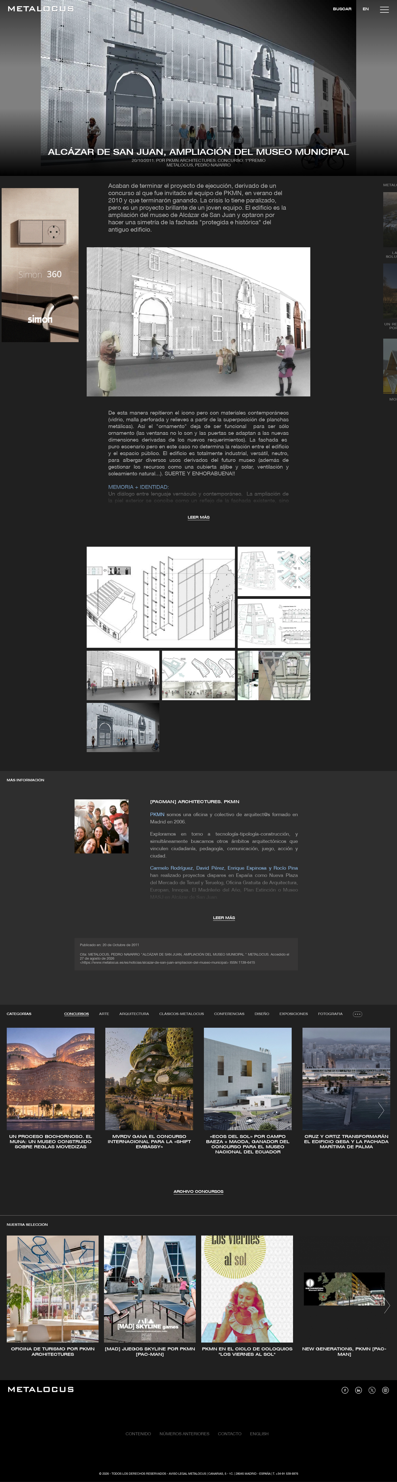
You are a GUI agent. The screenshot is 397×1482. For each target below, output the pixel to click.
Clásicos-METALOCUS (181, 1014)
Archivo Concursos (198, 1192)
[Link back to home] (40, 9)
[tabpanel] (198, 1111)
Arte (104, 1014)
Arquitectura (134, 1014)
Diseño (262, 1014)
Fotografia (330, 1014)
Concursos (76, 1014)
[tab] (77, 1014)
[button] (16, 1110)
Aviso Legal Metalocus (187, 1474)
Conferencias (229, 1014)
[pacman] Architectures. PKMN (194, 802)
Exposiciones (294, 1014)
